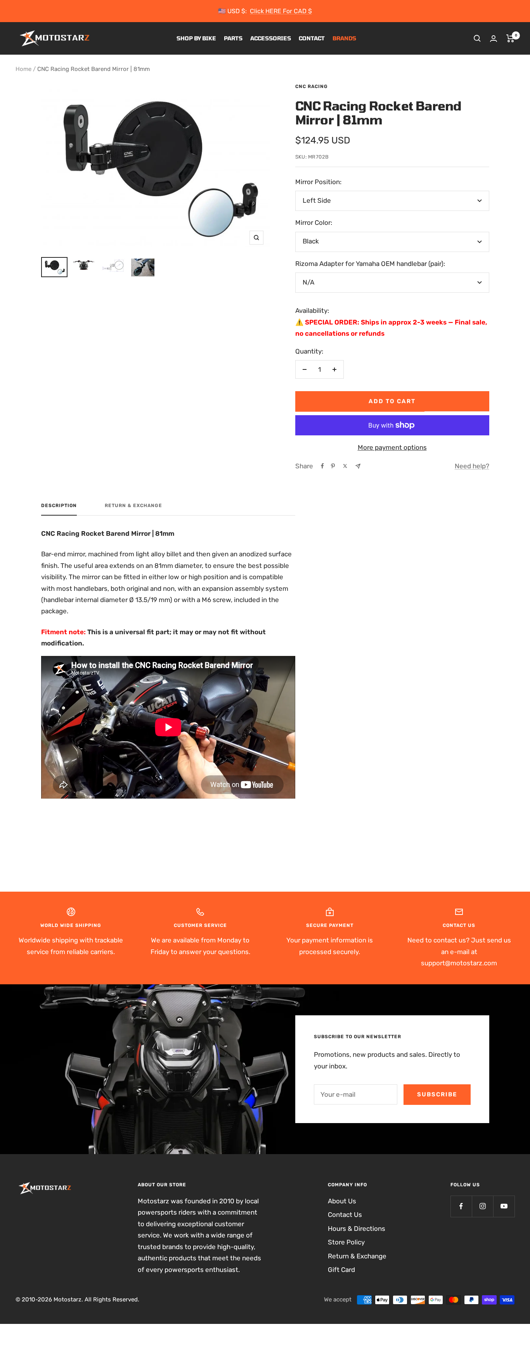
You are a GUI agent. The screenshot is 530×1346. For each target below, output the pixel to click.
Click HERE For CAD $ (281, 11)
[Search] (477, 38)
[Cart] (510, 38)
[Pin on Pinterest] (333, 466)
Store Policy (346, 1242)
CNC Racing (311, 86)
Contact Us (345, 1214)
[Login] (493, 38)
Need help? (472, 466)
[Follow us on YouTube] (503, 1206)
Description (59, 505)
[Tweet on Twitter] (345, 466)
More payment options (392, 447)
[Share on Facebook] (322, 466)
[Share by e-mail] (357, 466)
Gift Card (341, 1270)
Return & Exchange (133, 505)
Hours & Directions (356, 1228)
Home (23, 69)
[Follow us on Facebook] (461, 1206)
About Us (342, 1201)
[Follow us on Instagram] (482, 1206)
